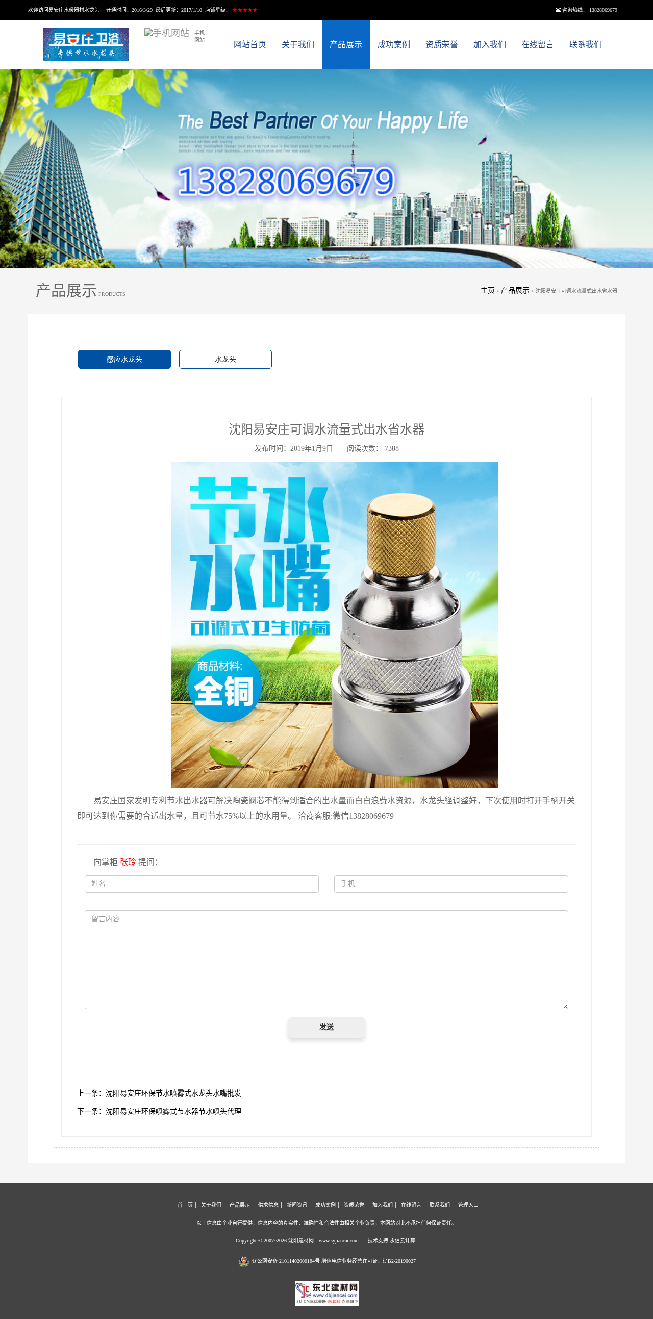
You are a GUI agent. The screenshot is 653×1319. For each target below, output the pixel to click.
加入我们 (489, 44)
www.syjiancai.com (339, 1241)
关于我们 (298, 44)
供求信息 (268, 1205)
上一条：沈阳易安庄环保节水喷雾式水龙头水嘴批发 (159, 1093)
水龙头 (225, 359)
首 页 (185, 1205)
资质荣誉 (441, 44)
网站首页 (250, 44)
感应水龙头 (124, 359)
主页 (488, 290)
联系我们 (585, 44)
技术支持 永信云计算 (391, 1241)
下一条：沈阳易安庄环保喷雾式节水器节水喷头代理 (159, 1111)
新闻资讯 (297, 1205)
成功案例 (394, 44)
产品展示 (346, 44)
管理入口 (468, 1205)
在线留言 (537, 44)
